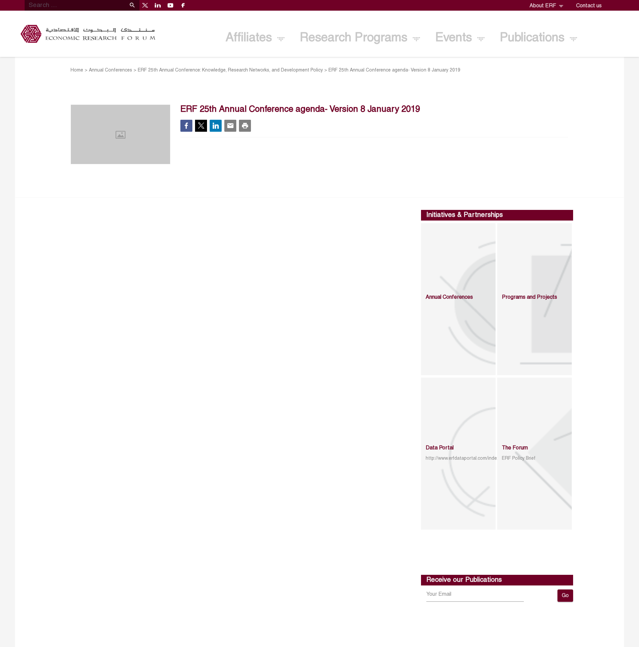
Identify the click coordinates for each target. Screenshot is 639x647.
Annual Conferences (110, 70)
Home (77, 70)
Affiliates (250, 38)
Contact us (589, 6)
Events (455, 38)
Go (565, 595)
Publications (534, 38)
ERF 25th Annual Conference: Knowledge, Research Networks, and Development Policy (230, 70)
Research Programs (355, 38)
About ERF (543, 6)
